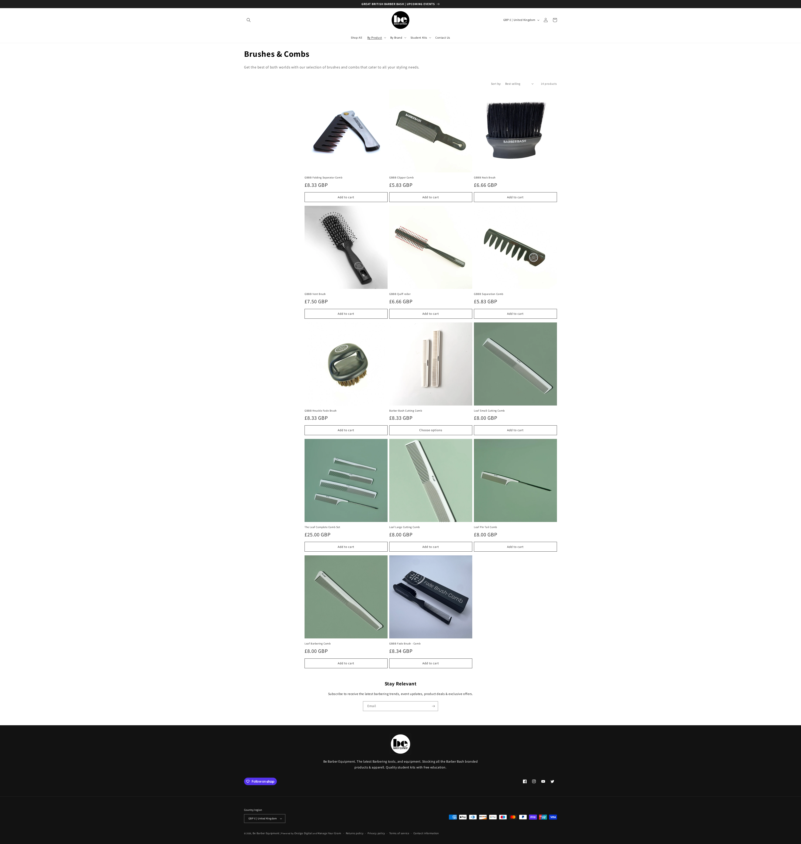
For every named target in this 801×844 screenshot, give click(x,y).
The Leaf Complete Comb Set (322, 527)
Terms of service (399, 833)
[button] (248, 20)
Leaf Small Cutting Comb (489, 410)
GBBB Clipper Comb (401, 177)
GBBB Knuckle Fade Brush (321, 410)
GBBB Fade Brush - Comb (405, 643)
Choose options (430, 430)
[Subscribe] (433, 706)
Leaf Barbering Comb (318, 643)
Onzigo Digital (303, 833)
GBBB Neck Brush (485, 177)
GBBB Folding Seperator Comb (323, 177)
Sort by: (496, 84)
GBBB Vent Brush (315, 294)
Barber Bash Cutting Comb (405, 410)
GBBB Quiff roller (400, 294)
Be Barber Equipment (266, 833)
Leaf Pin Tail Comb (485, 527)
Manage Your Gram (329, 833)
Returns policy (355, 833)
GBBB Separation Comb (488, 294)
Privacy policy (376, 833)
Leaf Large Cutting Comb (404, 527)
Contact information (426, 833)
